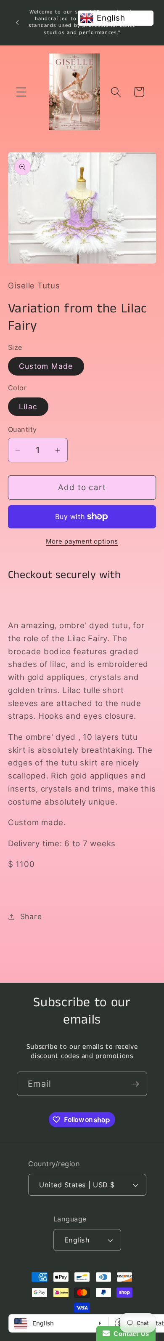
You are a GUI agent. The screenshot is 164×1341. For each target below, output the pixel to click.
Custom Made (46, 366)
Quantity (22, 429)
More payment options (82, 541)
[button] (21, 92)
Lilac (28, 406)
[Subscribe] (135, 1084)
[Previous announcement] (17, 22)
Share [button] (31, 916)
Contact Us (129, 1333)
